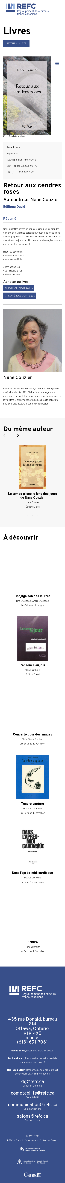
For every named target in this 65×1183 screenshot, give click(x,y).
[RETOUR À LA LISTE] (16, 46)
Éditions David (14, 207)
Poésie (16, 147)
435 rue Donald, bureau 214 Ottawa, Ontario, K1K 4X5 (32, 1026)
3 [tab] (37, 515)
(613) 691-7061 (32, 1042)
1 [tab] (27, 515)
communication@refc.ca (32, 1105)
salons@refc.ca (32, 1116)
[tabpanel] (32, 476)
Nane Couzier (44, 200)
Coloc (54, 1140)
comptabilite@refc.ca (32, 1093)
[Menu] (57, 63)
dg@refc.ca (32, 1082)
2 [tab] (32, 515)
